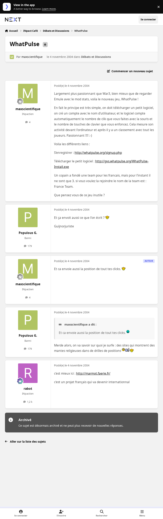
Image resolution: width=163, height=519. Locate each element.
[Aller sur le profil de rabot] (28, 373)
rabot (28, 389)
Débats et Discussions (96, 57)
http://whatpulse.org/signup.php (98, 153)
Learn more (7, 7)
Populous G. (28, 233)
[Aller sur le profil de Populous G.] (28, 217)
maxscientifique (32, 57)
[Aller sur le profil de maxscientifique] (12, 57)
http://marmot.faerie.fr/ (93, 373)
